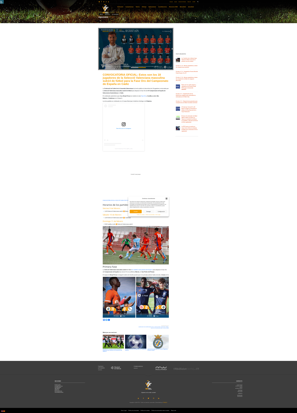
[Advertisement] (201, 40)
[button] (166, 198)
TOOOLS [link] (165, 402)
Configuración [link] (161, 211)
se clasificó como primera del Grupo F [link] (142, 269)
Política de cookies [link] (141, 214)
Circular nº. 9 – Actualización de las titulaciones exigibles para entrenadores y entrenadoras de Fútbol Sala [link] (186, 95)
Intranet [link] (171, 1)
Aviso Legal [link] (157, 214)
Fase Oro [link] (143, 96)
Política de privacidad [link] (150, 214)
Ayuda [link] (175, 1)
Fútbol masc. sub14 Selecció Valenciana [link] (135, 66)
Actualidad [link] (122, 66)
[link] (2, 2)
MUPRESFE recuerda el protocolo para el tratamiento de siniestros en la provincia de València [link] (112, 350)
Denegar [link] (148, 211)
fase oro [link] (163, 326)
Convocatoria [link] (157, 326)
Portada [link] (156, 66)
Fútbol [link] (167, 326)
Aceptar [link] (136, 211)
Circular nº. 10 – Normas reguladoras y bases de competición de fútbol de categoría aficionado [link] (186, 79)
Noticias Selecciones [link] (149, 66)
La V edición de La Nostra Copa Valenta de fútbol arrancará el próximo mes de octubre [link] (189, 60)
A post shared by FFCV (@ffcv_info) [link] (123, 148)
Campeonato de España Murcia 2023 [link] (146, 326)
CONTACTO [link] (240, 393)
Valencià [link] (189, 1)
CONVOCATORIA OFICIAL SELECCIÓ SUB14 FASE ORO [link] (116, 200)
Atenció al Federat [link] (182, 1)
